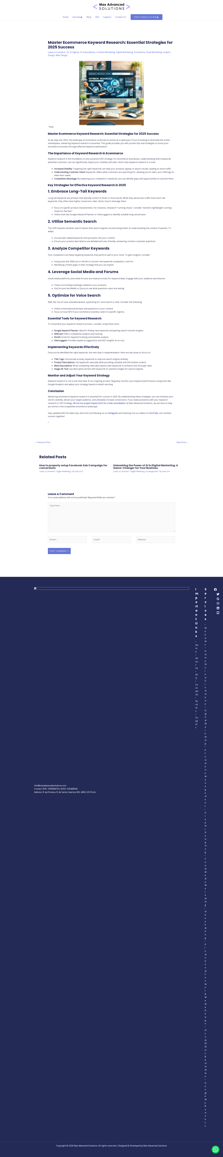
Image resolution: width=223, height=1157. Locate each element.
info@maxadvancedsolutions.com (50, 785)
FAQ (97, 17)
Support (107, 17)
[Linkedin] (218, 608)
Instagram (113, 413)
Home (65, 17)
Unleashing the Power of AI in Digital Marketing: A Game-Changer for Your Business (145, 467)
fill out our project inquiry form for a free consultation (99, 403)
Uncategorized (152, 471)
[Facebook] (215, 589)
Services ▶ (77, 17)
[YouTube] (218, 612)
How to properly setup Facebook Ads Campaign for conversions (73, 467)
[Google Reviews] (218, 598)
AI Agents (74, 52)
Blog (89, 17)
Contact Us (120, 17)
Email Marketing (154, 52)
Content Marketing (105, 52)
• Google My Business (206, 1102)
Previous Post (42, 442)
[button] (146, 17)
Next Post (183, 442)
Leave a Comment (56, 52)
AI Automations (87, 52)
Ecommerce (139, 52)
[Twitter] (218, 594)
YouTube (153, 413)
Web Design (61, 55)
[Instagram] (218, 603)
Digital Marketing (124, 52)
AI (68, 52)
